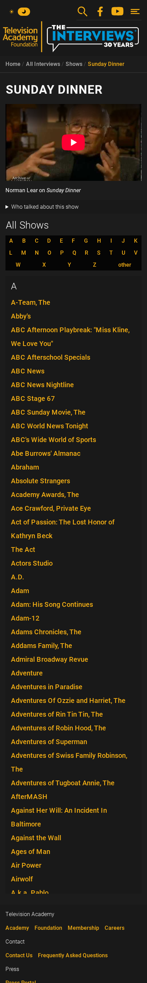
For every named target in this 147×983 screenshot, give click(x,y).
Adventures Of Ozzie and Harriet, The (68, 700)
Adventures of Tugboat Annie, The (63, 783)
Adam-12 (25, 618)
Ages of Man (30, 851)
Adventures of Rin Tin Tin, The (57, 714)
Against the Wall (36, 838)
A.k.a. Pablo (30, 893)
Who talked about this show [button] (45, 207)
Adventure (27, 673)
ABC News (27, 371)
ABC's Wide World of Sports (53, 440)
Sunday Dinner (106, 64)
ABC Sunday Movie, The (48, 412)
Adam (20, 591)
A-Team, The (30, 302)
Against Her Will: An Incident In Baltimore (59, 817)
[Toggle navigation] (135, 11)
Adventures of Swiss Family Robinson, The (69, 762)
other (124, 265)
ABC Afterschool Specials (50, 357)
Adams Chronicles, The (46, 632)
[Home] (73, 39)
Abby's (21, 316)
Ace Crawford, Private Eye (51, 508)
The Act (23, 549)
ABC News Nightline (42, 385)
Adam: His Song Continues (52, 604)
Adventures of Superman (49, 742)
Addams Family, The (41, 645)
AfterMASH (29, 797)
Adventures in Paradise (46, 687)
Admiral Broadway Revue (49, 659)
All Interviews (43, 64)
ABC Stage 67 (33, 398)
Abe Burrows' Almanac (45, 453)
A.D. (17, 577)
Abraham (25, 467)
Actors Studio (32, 563)
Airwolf (22, 879)
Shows (74, 64)
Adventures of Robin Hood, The (58, 728)
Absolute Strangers (40, 481)
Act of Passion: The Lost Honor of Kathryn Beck (63, 529)
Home (13, 64)
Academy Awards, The (45, 494)
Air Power (26, 865)
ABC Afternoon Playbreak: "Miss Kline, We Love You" (70, 337)
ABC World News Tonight (49, 426)
